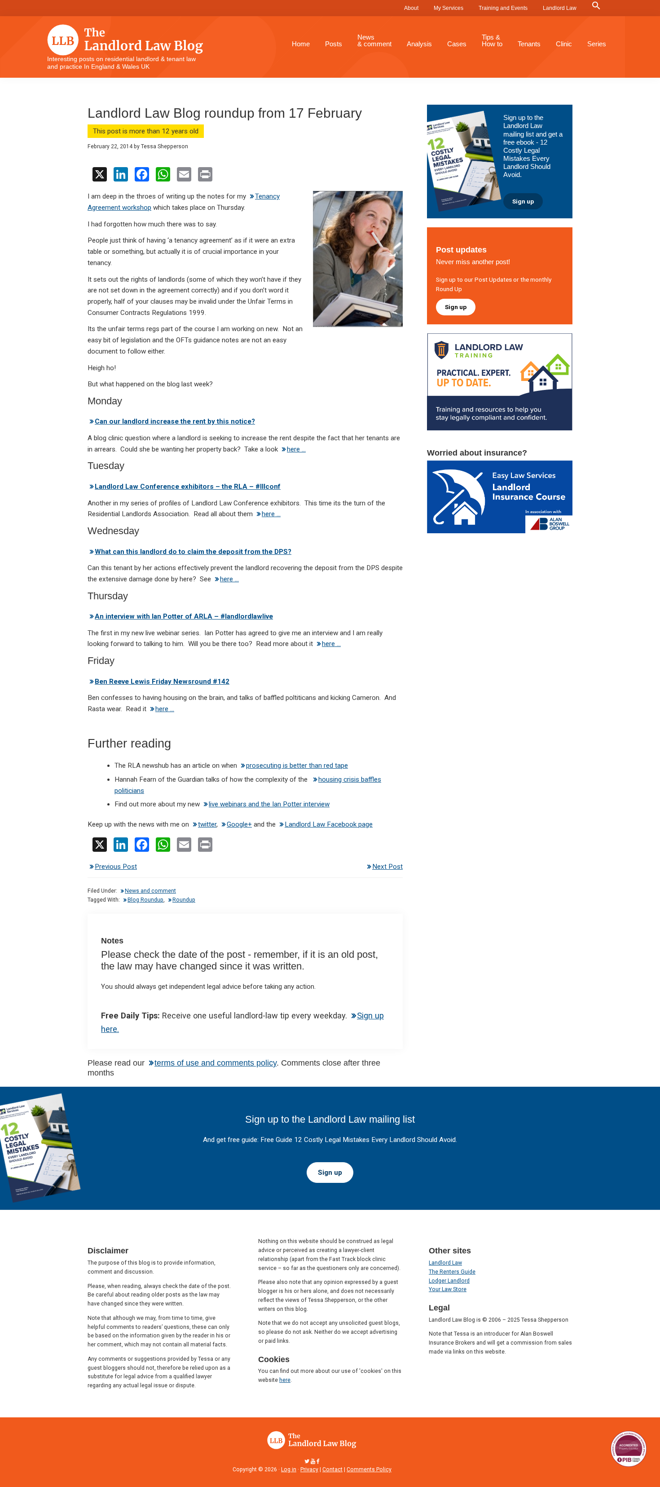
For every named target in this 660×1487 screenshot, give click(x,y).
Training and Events (503, 8)
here (284, 1380)
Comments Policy (369, 1469)
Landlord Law (559, 8)
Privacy (309, 1469)
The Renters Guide (452, 1272)
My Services (448, 8)
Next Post (387, 867)
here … (296, 449)
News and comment (150, 891)
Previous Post (116, 867)
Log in (288, 1469)
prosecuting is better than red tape (297, 765)
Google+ (239, 824)
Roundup (183, 900)
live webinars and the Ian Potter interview (269, 804)
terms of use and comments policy (215, 1062)
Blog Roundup (145, 900)
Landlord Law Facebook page (329, 824)
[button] (596, 6)
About (411, 8)
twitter (207, 824)
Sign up (523, 201)
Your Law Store (447, 1289)
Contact (332, 1469)
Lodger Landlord (449, 1281)
